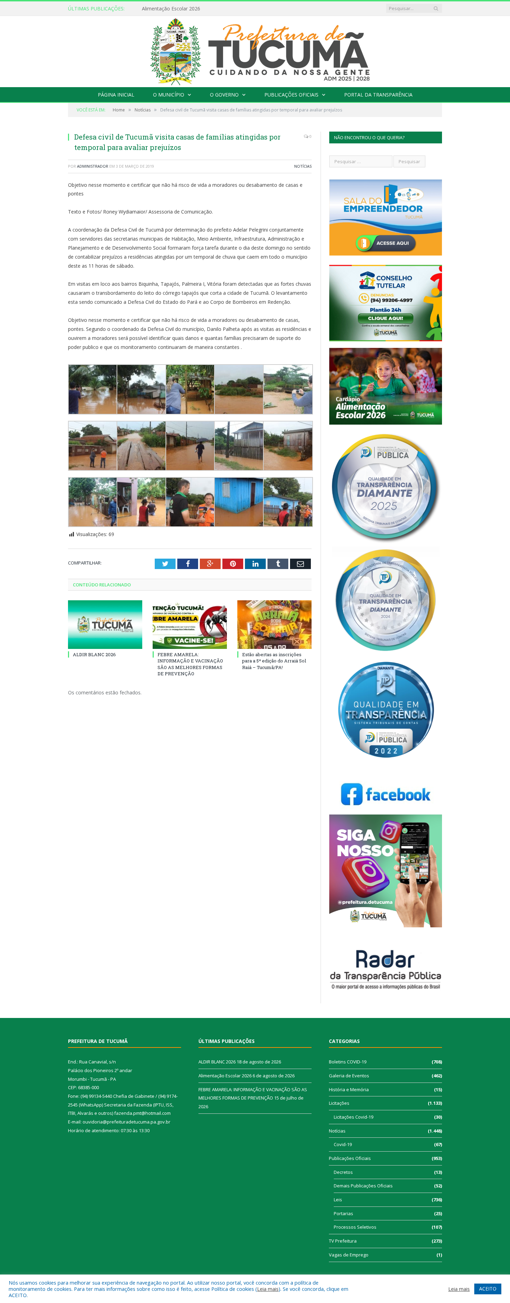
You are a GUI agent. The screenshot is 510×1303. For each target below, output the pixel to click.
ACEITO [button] (487, 1288)
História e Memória (349, 1089)
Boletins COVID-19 (347, 1062)
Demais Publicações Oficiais (363, 1186)
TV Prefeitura (343, 1241)
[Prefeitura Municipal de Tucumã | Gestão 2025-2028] (255, 50)
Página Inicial (116, 94)
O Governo (224, 94)
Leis (338, 1199)
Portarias (343, 1213)
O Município (168, 94)
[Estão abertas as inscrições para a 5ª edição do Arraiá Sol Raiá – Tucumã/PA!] (274, 624)
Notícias (303, 166)
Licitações (339, 1103)
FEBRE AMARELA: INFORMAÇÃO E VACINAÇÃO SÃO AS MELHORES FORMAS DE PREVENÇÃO (190, 664)
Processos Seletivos (355, 1227)
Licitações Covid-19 (353, 1117)
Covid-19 (343, 1144)
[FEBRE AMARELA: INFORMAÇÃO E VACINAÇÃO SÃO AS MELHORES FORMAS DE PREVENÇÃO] (190, 624)
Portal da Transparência (378, 94)
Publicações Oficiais (291, 94)
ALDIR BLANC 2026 (94, 654)
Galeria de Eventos (349, 1075)
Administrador (92, 166)
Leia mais (268, 1289)
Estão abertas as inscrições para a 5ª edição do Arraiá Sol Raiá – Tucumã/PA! (274, 660)
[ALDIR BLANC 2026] (105, 624)
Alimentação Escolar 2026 (171, 9)
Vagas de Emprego (348, 1255)
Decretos (343, 1172)
